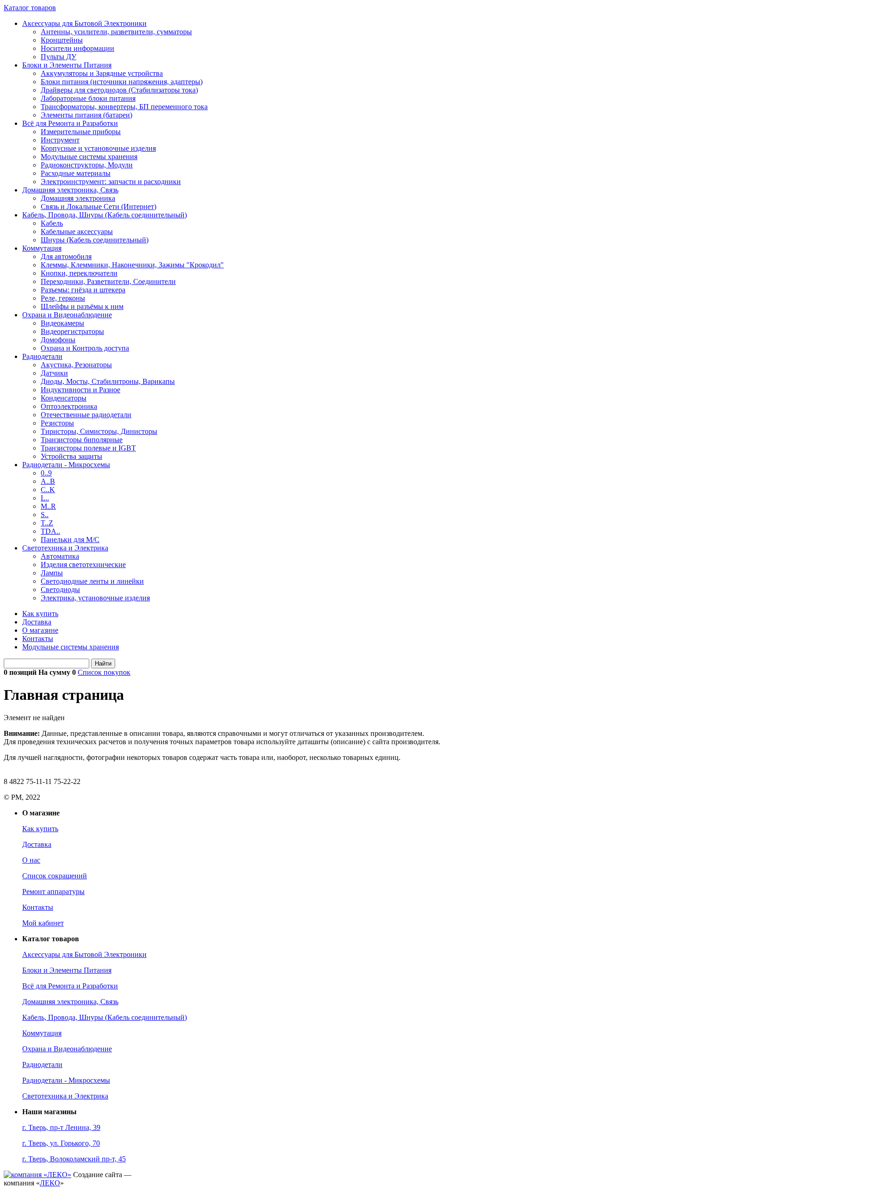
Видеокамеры (62, 323)
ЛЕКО (50, 1183)
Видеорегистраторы (72, 331)
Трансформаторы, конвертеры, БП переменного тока (124, 107)
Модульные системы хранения (89, 156)
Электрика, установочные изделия (95, 598)
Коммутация (42, 248)
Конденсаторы (63, 398)
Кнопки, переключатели (79, 273)
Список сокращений (54, 876)
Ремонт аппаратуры (53, 891)
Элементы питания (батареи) (86, 115)
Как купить (40, 613)
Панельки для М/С (70, 539)
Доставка (36, 622)
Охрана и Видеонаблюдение (67, 315)
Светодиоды (60, 589)
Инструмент (60, 140)
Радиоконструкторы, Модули (87, 165)
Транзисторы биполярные (82, 440)
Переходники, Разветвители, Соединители (108, 281)
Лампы (52, 573)
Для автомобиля (66, 256)
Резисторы (57, 423)
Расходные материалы (76, 173)
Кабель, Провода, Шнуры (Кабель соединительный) (104, 215)
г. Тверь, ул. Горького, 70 (61, 1143)
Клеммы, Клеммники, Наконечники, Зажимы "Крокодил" (132, 265)
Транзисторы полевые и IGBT (88, 448)
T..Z (47, 523)
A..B (48, 481)
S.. (45, 514)
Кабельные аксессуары (77, 231)
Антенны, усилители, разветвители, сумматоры (116, 32)
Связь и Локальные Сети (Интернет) (98, 206)
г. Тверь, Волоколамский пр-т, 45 (74, 1159)
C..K (48, 490)
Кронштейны (62, 40)
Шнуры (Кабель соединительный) (94, 240)
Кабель (52, 223)
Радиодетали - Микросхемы (66, 465)
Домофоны (58, 340)
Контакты (37, 638)
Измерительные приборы (81, 132)
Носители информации (77, 48)
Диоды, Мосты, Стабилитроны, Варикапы (108, 381)
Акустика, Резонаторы (76, 365)
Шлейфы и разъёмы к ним (82, 306)
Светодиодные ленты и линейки (92, 581)
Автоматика (60, 556)
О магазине (40, 630)
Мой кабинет (43, 923)
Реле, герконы (63, 298)
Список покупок (104, 672)
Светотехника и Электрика (65, 548)
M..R (48, 506)
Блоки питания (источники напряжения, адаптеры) (122, 82)
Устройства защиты (71, 456)
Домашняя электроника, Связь (70, 190)
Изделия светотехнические (83, 564)
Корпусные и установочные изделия (98, 148)
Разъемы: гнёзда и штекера (83, 290)
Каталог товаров (30, 8)
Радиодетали (42, 356)
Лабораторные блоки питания (88, 98)
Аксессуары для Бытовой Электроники (84, 23)
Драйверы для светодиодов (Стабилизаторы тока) (119, 90)
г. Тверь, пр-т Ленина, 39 (61, 1127)
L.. (45, 498)
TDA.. (50, 531)
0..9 (46, 473)
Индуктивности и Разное (80, 390)
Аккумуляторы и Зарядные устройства (102, 73)
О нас (31, 860)
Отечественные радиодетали (86, 415)
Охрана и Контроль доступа (85, 348)
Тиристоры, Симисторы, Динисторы (99, 431)
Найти (103, 663)
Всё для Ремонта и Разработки (70, 123)
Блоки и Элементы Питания (66, 65)
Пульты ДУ (58, 57)
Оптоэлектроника (69, 406)
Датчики (54, 373)
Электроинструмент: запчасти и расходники (111, 181)
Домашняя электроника (78, 198)
